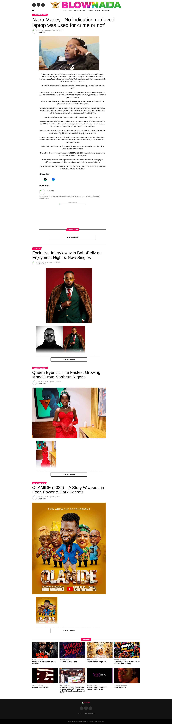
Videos (97, 10)
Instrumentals (79, 10)
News (70, 10)
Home (64, 10)
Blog (85, 713)
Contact (91, 713)
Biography (105, 10)
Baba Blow (42, 32)
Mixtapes (90, 10)
